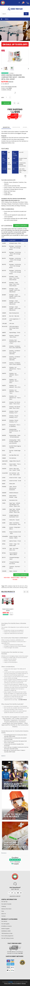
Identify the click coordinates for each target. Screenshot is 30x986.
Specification (16, 127)
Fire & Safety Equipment (7, 936)
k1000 (6, 586)
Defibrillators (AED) (6, 931)
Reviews (25, 127)
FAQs (2, 911)
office (26, 586)
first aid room (21, 586)
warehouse (4, 587)
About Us (3, 913)
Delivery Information (6, 909)
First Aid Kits (4, 921)
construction (16, 587)
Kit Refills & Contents (6, 926)
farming (21, 587)
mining (25, 587)
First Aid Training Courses (7, 938)
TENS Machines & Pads (6, 933)
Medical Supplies (5, 928)
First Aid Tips (4, 901)
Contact (3, 916)
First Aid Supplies (5, 923)
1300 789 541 (23, 699)
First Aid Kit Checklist (6, 904)
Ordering (3, 906)
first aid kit (9, 587)
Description (6, 127)
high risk (15, 586)
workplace (10, 586)
